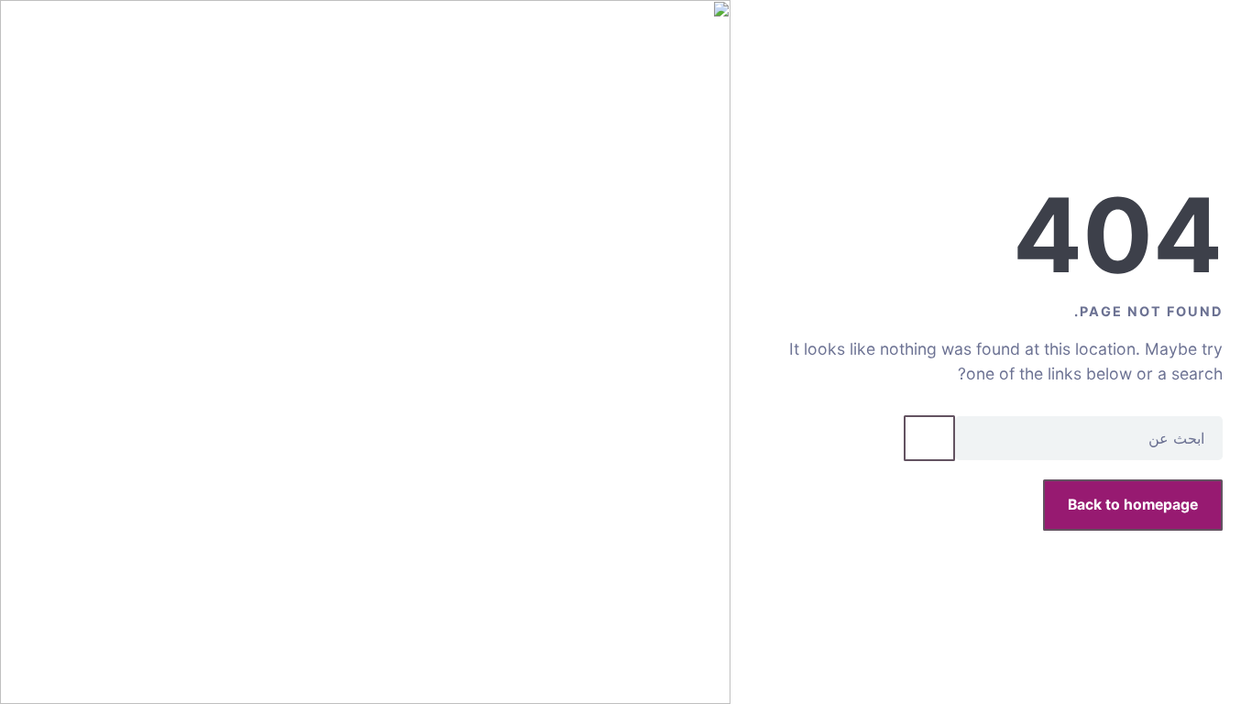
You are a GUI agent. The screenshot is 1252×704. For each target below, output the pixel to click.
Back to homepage (1133, 504)
